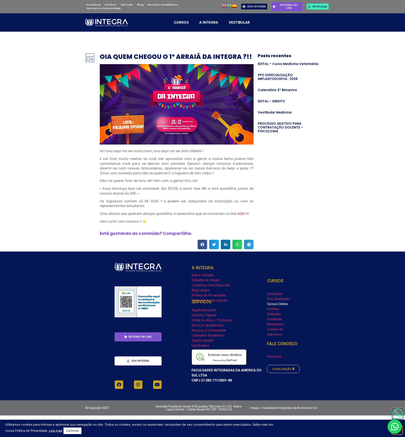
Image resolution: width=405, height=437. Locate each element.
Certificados (200, 346)
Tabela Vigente (202, 340)
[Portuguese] (229, 7)
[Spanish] (234, 7)
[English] (224, 7)
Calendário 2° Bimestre (277, 90)
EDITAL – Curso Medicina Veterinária (288, 64)
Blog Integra (200, 290)
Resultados (275, 324)
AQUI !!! (243, 213)
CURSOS (181, 22)
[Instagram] (138, 384)
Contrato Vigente (204, 315)
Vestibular (274, 319)
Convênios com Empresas (211, 285)
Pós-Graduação (278, 299)
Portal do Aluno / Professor (212, 320)
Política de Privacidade (209, 295)
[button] (202, 244)
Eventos (111, 4)
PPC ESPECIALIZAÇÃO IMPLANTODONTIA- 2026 (278, 77)
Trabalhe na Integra (205, 280)
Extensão (274, 314)
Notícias (127, 4)
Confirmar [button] (72, 430)
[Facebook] (119, 384)
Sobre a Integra (203, 275)
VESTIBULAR (239, 22)
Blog (140, 4)
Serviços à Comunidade (103, 8)
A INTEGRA (208, 22)
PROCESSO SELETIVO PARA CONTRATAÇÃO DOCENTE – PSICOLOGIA (280, 127)
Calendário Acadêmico (208, 335)
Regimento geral (204, 310)
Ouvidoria (93, 4)
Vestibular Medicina (275, 112)
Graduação (274, 294)
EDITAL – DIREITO (271, 101)
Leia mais (55, 431)
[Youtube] (157, 384)
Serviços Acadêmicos (162, 4)
